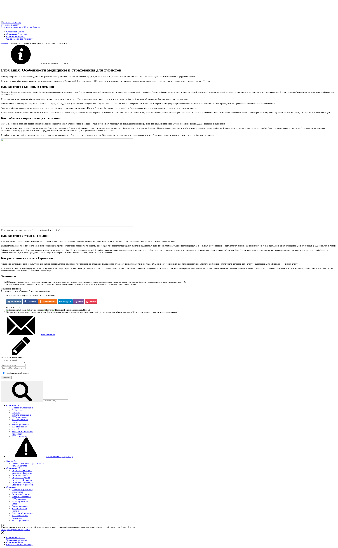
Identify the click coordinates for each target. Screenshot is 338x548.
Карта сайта (11, 461)
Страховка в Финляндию (23, 482)
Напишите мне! (48, 335)
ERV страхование (19, 417)
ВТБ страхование (19, 427)
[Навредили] (12, 310)
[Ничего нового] (35, 310)
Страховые (12, 405)
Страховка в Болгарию (16, 34)
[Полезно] (58, 310)
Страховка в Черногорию (23, 485)
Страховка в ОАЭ (20, 475)
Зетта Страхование (20, 520)
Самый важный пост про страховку (28, 463)
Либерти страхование (21, 415)
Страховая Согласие (21, 494)
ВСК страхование (20, 419)
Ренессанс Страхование (22, 431)
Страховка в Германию (22, 473)
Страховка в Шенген (15, 32)
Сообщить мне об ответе (17, 373)
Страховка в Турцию (15, 36)
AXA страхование (20, 436)
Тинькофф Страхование (22, 408)
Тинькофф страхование (22, 489)
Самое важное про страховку (19, 39)
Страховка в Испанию (22, 480)
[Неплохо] (48, 310)
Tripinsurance (17, 410)
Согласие (16, 412)
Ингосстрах (17, 434)
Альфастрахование (20, 424)
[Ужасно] (22, 310)
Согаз (14, 422)
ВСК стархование (20, 501)
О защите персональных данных (15, 529)
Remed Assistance (19, 466)
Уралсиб (15, 429)
